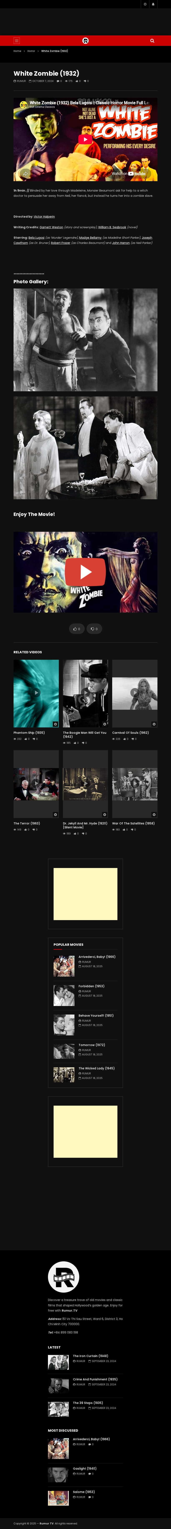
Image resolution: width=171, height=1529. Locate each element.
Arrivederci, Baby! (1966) (97, 957)
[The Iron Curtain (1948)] (58, 1362)
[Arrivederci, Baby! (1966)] (64, 966)
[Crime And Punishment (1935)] (58, 1385)
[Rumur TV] (85, 41)
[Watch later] (145, 4)
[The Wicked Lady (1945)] (64, 1074)
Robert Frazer (60, 243)
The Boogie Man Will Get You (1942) (84, 735)
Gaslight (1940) (85, 1468)
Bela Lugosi (36, 238)
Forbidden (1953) (91, 986)
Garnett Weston (51, 227)
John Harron (121, 243)
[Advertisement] (85, 21)
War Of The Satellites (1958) (133, 823)
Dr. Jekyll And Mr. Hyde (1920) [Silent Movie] (85, 825)
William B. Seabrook (112, 227)
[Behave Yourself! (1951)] (64, 1025)
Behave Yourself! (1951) (96, 1015)
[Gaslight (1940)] (58, 1475)
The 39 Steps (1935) (88, 1403)
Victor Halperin (44, 216)
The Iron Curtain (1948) (90, 1356)
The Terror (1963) (27, 823)
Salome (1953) (84, 1492)
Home (17, 51)
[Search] (152, 40)
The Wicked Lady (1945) (97, 1068)
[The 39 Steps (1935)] (58, 1409)
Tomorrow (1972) (92, 1045)
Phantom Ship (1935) (29, 733)
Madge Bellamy (90, 238)
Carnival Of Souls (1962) (130, 733)
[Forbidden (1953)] (64, 995)
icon (36, 692)
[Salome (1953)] (58, 1498)
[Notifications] (153, 4)
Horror (31, 51)
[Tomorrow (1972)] (64, 1051)
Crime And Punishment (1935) (95, 1379)
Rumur (21, 81)
